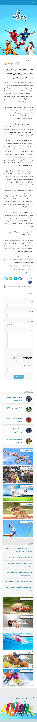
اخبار (24, 61)
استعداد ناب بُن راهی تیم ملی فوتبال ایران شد (18, 581)
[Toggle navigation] (33, 2)
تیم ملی (20, 270)
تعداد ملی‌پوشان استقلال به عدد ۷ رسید (20, 557)
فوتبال (13, 266)
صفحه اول (30, 61)
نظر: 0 (7, 266)
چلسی (13, 270)
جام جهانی (28, 273)
